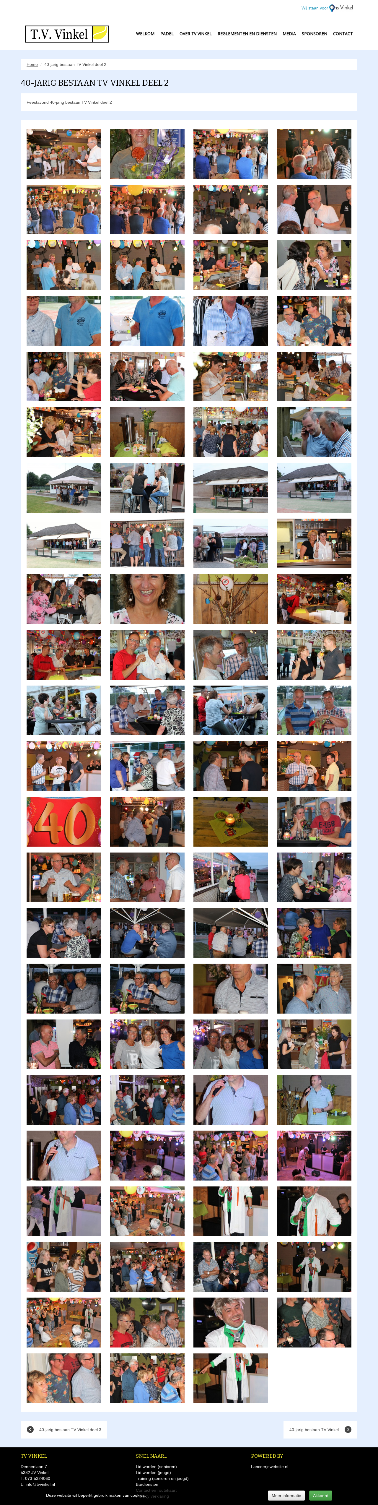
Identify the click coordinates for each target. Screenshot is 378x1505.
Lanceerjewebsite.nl (269, 1466)
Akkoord (320, 1495)
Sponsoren (314, 33)
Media (289, 33)
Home (32, 64)
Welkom (145, 33)
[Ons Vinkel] (341, 8)
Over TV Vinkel (196, 33)
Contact (343, 33)
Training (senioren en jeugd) (162, 1478)
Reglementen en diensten (247, 33)
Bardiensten (147, 1484)
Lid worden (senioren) (156, 1466)
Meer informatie (286, 1495)
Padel (167, 33)
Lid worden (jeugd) (153, 1472)
